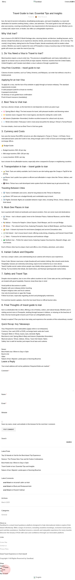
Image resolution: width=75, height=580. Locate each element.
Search (3, 438)
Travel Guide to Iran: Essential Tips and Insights (17, 466)
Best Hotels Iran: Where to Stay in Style (15, 463)
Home (3, 5)
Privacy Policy (4, 549)
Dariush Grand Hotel (65, 233)
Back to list (5, 354)
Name (4, 394)
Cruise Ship (3, 542)
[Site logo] (38, 1)
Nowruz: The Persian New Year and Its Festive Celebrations (22, 459)
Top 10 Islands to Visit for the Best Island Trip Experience (21, 455)
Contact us (3, 545)
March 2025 (5, 502)
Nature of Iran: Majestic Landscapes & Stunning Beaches (21, 470)
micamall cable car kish (21, 482)
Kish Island (9, 233)
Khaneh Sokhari (19, 490)
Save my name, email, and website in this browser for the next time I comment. (28, 424)
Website (4, 412)
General (9, 5)
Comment (5, 371)
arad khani (7, 482)
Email (3, 403)
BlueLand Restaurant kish (22, 486)
